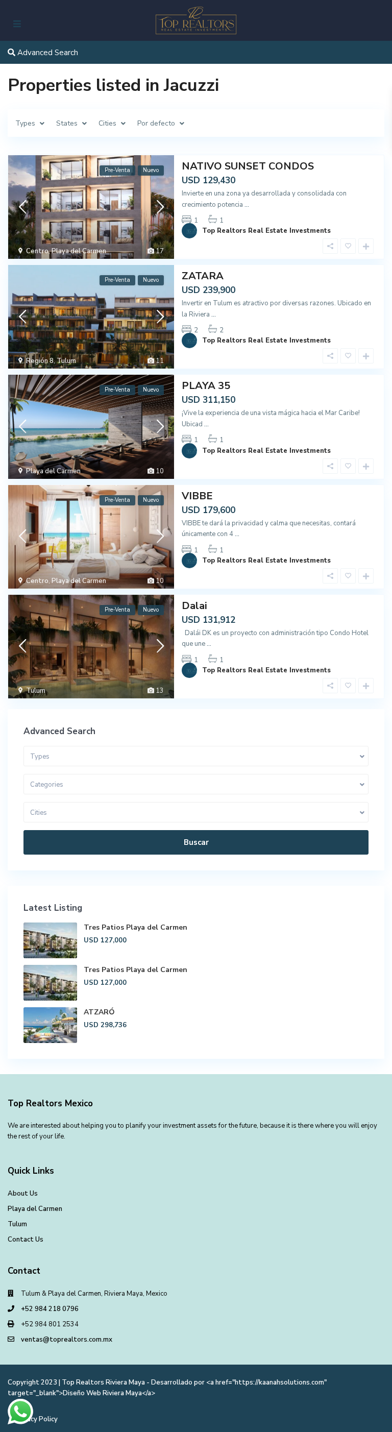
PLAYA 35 (206, 386)
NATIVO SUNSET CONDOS (248, 166)
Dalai (194, 606)
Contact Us (25, 1239)
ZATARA (203, 276)
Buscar (196, 842)
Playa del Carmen (79, 251)
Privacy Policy (36, 1419)
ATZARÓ (99, 1012)
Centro (37, 251)
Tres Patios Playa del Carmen (135, 927)
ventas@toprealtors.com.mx (66, 1339)
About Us (23, 1193)
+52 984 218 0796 (50, 1309)
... (246, 204)
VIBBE (197, 496)
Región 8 (40, 361)
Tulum (66, 361)
